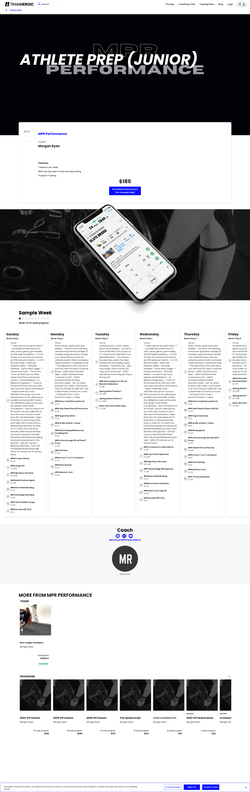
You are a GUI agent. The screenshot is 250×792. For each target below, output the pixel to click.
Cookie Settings (172, 787)
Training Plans (206, 4)
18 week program (41, 730)
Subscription (43, 655)
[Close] (246, 787)
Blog (220, 4)
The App (169, 4)
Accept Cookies (211, 787)
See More (42, 630)
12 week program (141, 730)
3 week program (208, 730)
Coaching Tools (186, 4)
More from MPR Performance (125, 539)
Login (230, 4)
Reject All (192, 787)
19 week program (108, 730)
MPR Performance (52, 134)
